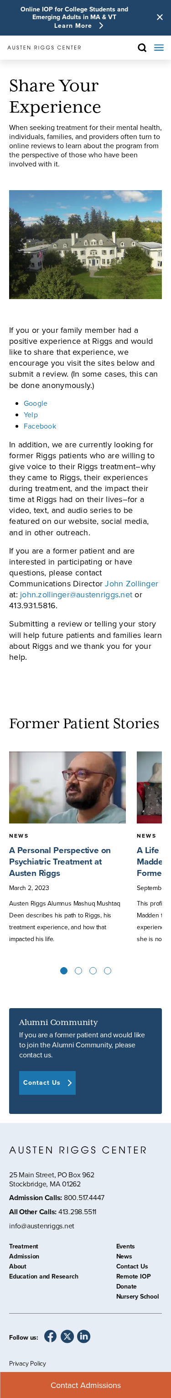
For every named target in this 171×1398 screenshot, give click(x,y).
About (17, 1267)
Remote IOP (133, 1277)
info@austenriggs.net (41, 1226)
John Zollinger (131, 583)
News (124, 1257)
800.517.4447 (84, 1197)
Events (125, 1247)
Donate (126, 1287)
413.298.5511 (77, 1211)
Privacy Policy (27, 1363)
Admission (24, 1257)
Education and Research (43, 1277)
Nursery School (137, 1297)
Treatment (23, 1247)
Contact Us (132, 1267)
